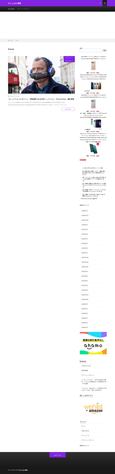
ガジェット (70, 57)
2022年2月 (85, 248)
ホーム (83, 426)
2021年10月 (85, 266)
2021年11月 (85, 262)
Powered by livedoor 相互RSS (89, 198)
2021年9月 (85, 271)
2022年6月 (85, 234)
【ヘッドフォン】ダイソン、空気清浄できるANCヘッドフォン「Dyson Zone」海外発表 (41, 99)
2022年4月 (85, 239)
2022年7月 (85, 229)
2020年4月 (85, 322)
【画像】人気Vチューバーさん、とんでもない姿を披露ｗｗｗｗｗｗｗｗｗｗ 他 (94, 190)
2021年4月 (85, 280)
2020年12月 (85, 294)
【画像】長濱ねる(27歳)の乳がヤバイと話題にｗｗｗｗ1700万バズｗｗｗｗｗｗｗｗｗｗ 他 (94, 184)
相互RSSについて (84, 205)
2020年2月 (85, 327)
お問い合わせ (85, 430)
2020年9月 (85, 304)
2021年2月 (85, 290)
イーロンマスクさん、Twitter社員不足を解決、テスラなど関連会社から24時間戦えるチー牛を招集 (94, 381)
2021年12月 (85, 257)
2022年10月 (85, 220)
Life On (23, 461)
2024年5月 (85, 211)
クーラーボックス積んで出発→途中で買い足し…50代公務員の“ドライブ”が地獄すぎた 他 (94, 178)
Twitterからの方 (86, 366)
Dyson (18, 96)
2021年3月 (85, 285)
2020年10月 (85, 299)
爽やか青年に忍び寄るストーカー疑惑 (93, 168)
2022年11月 (85, 215)
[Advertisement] (57, 25)
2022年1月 (85, 253)
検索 (81, 48)
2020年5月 (85, 318)
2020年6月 (85, 313)
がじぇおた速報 (23, 470)
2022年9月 (85, 225)
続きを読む (68, 109)
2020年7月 (85, 308)
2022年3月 (85, 243)
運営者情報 (11, 9)
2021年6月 (85, 276)
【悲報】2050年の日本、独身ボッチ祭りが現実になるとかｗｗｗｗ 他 (93, 195)
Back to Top (57, 455)
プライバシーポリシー (23, 9)
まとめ (69, 60)
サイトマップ (85, 435)
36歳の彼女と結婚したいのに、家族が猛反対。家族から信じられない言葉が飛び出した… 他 (93, 173)
